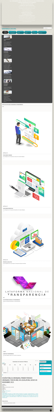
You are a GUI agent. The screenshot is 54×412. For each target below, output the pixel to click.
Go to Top (51, 410)
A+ (35, 360)
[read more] (4, 158)
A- (37, 360)
